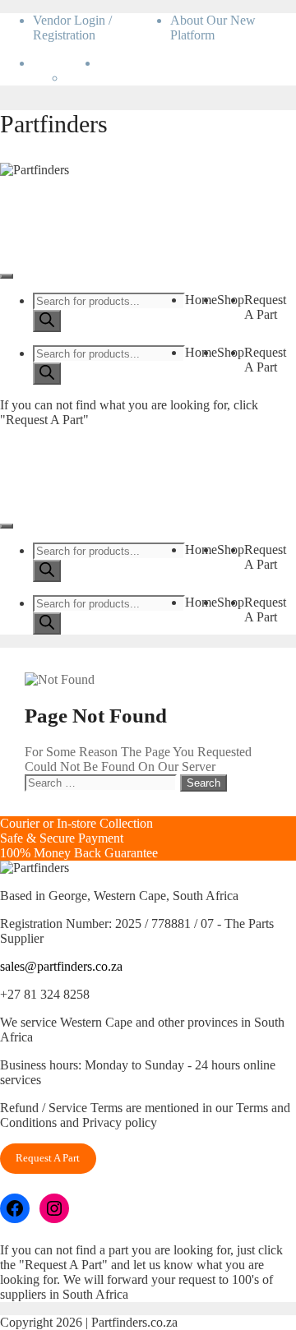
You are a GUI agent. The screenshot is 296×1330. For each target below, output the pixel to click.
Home (201, 300)
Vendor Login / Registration (72, 27)
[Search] (47, 321)
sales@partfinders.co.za (61, 966)
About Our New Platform (213, 27)
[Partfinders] (34, 170)
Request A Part (265, 307)
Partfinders (54, 123)
